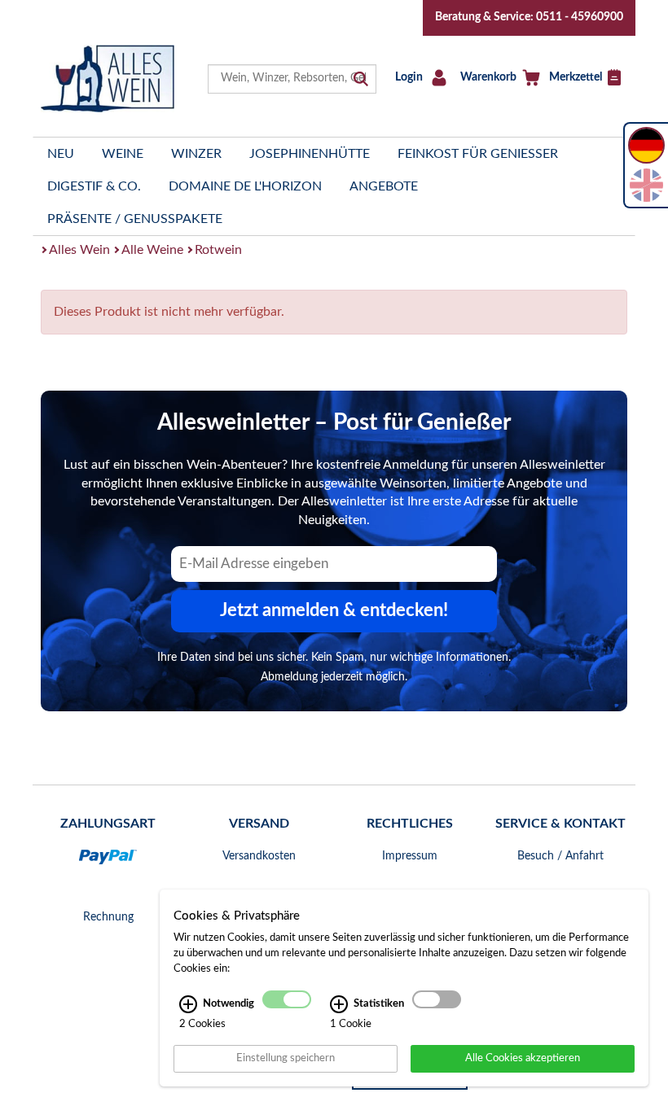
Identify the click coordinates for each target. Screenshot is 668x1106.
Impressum (409, 856)
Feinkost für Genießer (478, 153)
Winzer (196, 153)
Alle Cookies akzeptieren (522, 1058)
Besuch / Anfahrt (560, 856)
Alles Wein (79, 249)
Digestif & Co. (94, 186)
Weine (122, 153)
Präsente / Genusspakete (134, 218)
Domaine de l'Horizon (245, 186)
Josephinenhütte (309, 153)
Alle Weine (152, 249)
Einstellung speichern (285, 1058)
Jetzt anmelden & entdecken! (334, 610)
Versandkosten (259, 856)
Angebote (383, 186)
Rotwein (218, 249)
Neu (60, 153)
